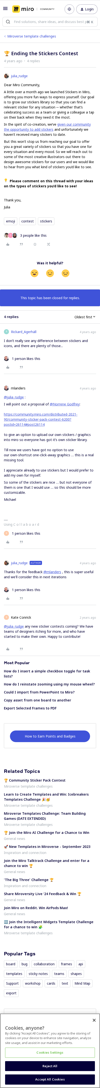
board (10, 964)
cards (51, 983)
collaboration (44, 964)
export (11, 993)
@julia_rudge (14, 397)
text (65, 983)
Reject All (49, 1066)
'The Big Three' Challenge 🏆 (29, 879)
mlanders (18, 388)
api (80, 964)
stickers (46, 221)
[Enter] (8, 22)
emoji (10, 221)
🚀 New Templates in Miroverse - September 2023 (47, 846)
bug (24, 964)
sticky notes (38, 973)
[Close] (94, 1020)
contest (27, 221)
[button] (5, 10)
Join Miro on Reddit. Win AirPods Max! (36, 907)
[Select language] (69, 9)
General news (14, 838)
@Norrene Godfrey (65, 404)
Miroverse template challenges (31, 36)
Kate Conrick (21, 617)
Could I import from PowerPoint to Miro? (39, 692)
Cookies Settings (49, 1052)
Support (12, 983)
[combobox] (50, 22)
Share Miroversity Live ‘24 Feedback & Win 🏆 (42, 893)
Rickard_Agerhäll (23, 331)
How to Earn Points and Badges (50, 736)
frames (66, 964)
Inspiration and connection (25, 852)
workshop (33, 983)
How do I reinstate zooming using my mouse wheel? (49, 684)
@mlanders (52, 572)
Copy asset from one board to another (37, 700)
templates (14, 973)
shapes (76, 973)
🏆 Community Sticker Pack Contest (35, 780)
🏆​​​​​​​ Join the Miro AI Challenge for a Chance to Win (46, 832)
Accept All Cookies (50, 1079)
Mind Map (82, 983)
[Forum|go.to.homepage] (33, 9)
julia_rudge (19, 76)
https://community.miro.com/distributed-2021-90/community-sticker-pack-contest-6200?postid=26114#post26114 (40, 419)
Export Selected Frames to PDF (30, 708)
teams (59, 973)
